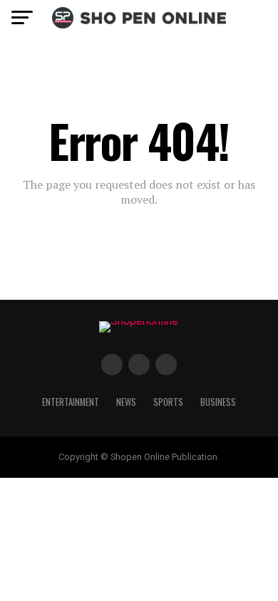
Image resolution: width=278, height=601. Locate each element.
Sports (168, 402)
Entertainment (70, 402)
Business (218, 402)
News (126, 402)
